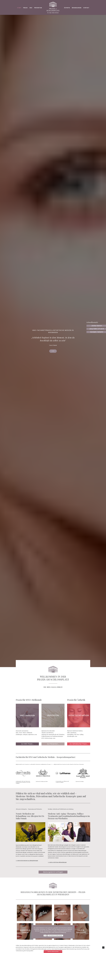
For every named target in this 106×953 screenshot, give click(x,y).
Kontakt (86, 8)
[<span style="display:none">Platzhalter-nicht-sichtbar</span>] (91, 7)
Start (19, 8)
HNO (30, 8)
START (53, 351)
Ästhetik (67, 8)
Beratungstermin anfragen (53, 872)
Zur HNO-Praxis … (27, 744)
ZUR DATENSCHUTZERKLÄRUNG (55, 935)
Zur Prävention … (53, 744)
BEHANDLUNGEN (76, 8)
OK (45, 935)
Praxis (25, 8)
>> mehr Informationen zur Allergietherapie (27, 860)
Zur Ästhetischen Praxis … (79, 744)
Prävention (38, 8)
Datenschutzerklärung (60, 932)
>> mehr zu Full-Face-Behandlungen (57, 862)
